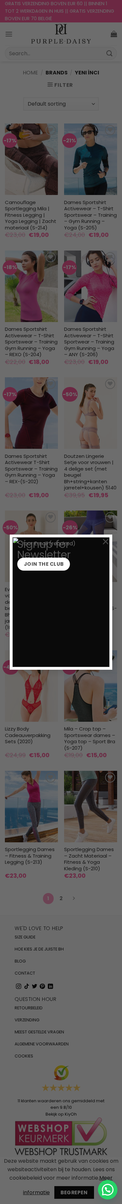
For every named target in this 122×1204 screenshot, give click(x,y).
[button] (107, 1189)
